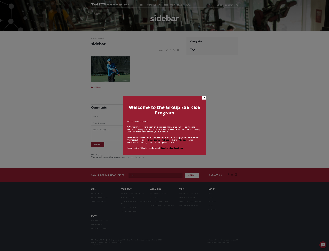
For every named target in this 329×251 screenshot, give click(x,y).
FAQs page (183, 140)
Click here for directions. (172, 148)
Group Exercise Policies (158, 140)
